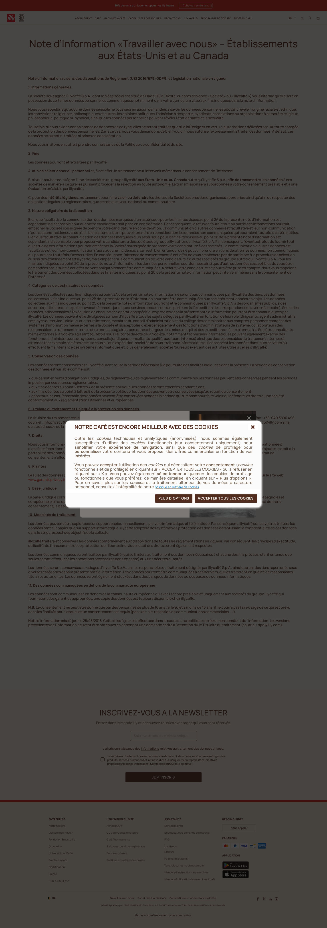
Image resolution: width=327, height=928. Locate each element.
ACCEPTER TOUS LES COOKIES (226, 498)
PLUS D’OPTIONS (173, 498)
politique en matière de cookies (177, 487)
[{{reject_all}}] (253, 427)
